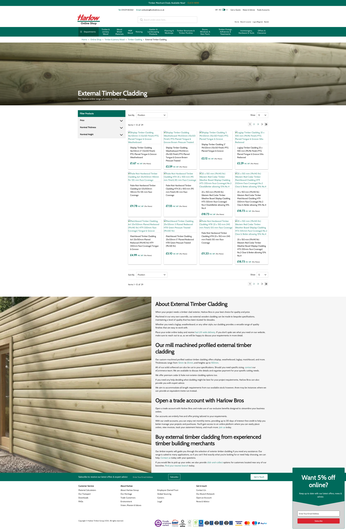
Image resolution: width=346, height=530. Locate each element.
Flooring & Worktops (169, 31)
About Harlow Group (130, 490)
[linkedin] (245, 486)
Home (84, 39)
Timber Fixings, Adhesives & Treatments (225, 31)
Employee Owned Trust (167, 490)
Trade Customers (128, 498)
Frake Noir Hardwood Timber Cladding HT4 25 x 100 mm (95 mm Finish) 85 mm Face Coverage (180, 190)
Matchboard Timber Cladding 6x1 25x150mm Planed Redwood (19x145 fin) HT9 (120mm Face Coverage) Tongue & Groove (144, 242)
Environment (126, 501)
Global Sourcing (164, 494)
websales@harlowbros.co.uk (153, 10)
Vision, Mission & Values (131, 505)
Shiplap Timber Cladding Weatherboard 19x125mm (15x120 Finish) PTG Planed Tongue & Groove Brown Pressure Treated (177, 154)
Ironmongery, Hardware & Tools (246, 31)
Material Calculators (87, 490)
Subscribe (174, 477)
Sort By (131, 115)
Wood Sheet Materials (119, 31)
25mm (190, 362)
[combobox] (167, 19)
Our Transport (84, 494)
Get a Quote (236, 10)
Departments (90, 32)
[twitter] (250, 486)
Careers (160, 498)
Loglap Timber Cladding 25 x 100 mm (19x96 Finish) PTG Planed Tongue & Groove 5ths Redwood (250, 152)
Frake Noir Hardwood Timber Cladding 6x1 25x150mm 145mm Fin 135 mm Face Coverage (142, 190)
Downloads (83, 498)
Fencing (139, 32)
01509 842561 (127, 10)
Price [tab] (82, 120)
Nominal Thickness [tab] (88, 127)
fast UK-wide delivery (205, 332)
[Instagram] (255, 486)
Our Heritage (126, 494)
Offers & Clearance (261, 31)
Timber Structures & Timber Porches (186, 31)
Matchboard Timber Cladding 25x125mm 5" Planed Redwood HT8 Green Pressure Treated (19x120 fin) (180, 241)
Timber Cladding (135, 39)
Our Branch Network (205, 494)
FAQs (80, 501)
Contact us (166, 458)
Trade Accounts (263, 10)
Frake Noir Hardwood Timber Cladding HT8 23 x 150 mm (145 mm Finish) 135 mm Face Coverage (216, 238)
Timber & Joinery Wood (106, 31)
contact (248, 367)
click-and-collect (215, 462)
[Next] (262, 124)
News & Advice (249, 10)
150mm (214, 362)
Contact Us (201, 490)
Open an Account (204, 498)
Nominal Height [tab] (86, 134)
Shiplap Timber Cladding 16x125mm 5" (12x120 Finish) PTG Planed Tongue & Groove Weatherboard (143, 152)
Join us (222, 427)
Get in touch (259, 477)
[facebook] (240, 486)
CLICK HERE (193, 3)
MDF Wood (130, 31)
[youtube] (260, 486)
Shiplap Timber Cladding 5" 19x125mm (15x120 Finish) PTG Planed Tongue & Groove (215, 147)
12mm (181, 362)
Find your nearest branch (176, 465)
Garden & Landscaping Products (153, 31)
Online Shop (95, 39)
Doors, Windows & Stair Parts (205, 31)
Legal (159, 501)
